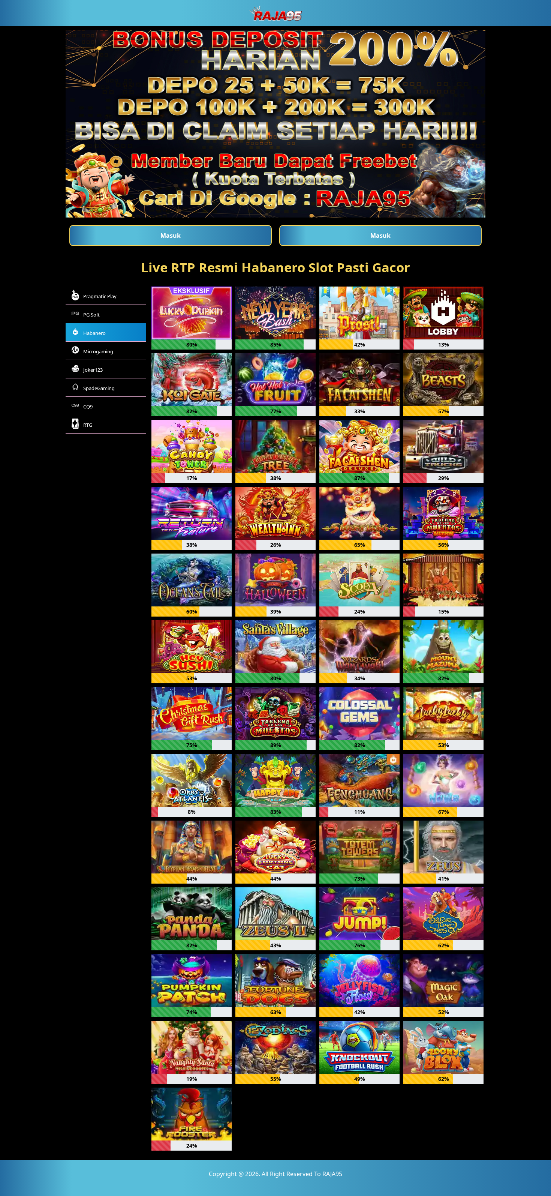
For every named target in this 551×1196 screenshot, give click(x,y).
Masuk (170, 235)
